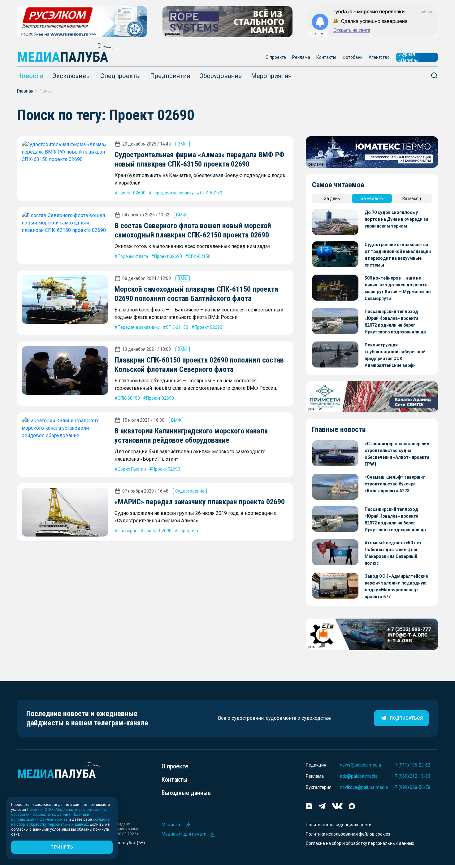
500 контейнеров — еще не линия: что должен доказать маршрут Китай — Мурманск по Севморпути (398, 288)
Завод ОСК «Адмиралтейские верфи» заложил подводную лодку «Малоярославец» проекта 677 (396, 586)
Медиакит (172, 824)
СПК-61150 (177, 327)
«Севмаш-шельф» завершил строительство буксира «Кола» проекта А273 (395, 484)
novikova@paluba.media (364, 787)
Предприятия (170, 76)
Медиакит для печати (184, 834)
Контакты (326, 57)
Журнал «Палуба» (408, 57)
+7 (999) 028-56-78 (411, 787)
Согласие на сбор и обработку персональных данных (360, 843)
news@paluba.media (360, 765)
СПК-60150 (129, 398)
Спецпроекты (120, 76)
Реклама (301, 57)
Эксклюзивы (71, 76)
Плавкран (127, 530)
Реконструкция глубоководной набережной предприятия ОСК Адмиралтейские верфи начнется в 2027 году (395, 355)
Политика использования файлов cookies (348, 834)
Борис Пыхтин (132, 469)
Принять (61, 847)
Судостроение (190, 491)
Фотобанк (352, 57)
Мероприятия (271, 76)
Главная (25, 91)
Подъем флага (133, 256)
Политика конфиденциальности (338, 824)
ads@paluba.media (359, 776)
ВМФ (183, 143)
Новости (30, 76)
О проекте (276, 57)
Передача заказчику (173, 192)
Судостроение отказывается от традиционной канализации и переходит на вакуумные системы (398, 254)
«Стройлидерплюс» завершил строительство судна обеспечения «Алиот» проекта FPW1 (397, 454)
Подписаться (406, 718)
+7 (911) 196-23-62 (411, 765)
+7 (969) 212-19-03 (411, 776)
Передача (188, 530)
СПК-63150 (211, 192)
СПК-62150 (199, 256)
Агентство (379, 57)
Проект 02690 (131, 192)
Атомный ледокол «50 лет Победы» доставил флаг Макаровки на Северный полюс (393, 553)
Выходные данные (186, 793)
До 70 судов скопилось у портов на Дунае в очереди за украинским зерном (396, 219)
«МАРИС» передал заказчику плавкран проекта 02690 (200, 502)
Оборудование (220, 76)
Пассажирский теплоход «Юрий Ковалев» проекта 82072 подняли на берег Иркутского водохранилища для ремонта (395, 322)
